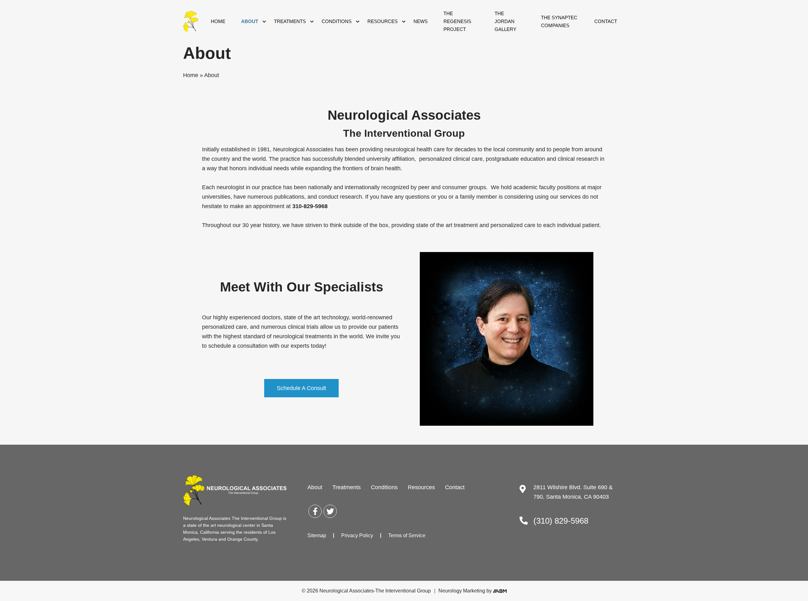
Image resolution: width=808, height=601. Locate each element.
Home (218, 21)
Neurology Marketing (461, 590)
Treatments (290, 21)
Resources (382, 21)
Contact (605, 21)
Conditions (337, 21)
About (249, 21)
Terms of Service (406, 535)
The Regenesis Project (457, 21)
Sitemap (316, 535)
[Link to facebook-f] (315, 511)
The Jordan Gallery (505, 21)
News (420, 21)
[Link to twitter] (330, 511)
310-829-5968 (310, 206)
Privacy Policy (357, 535)
